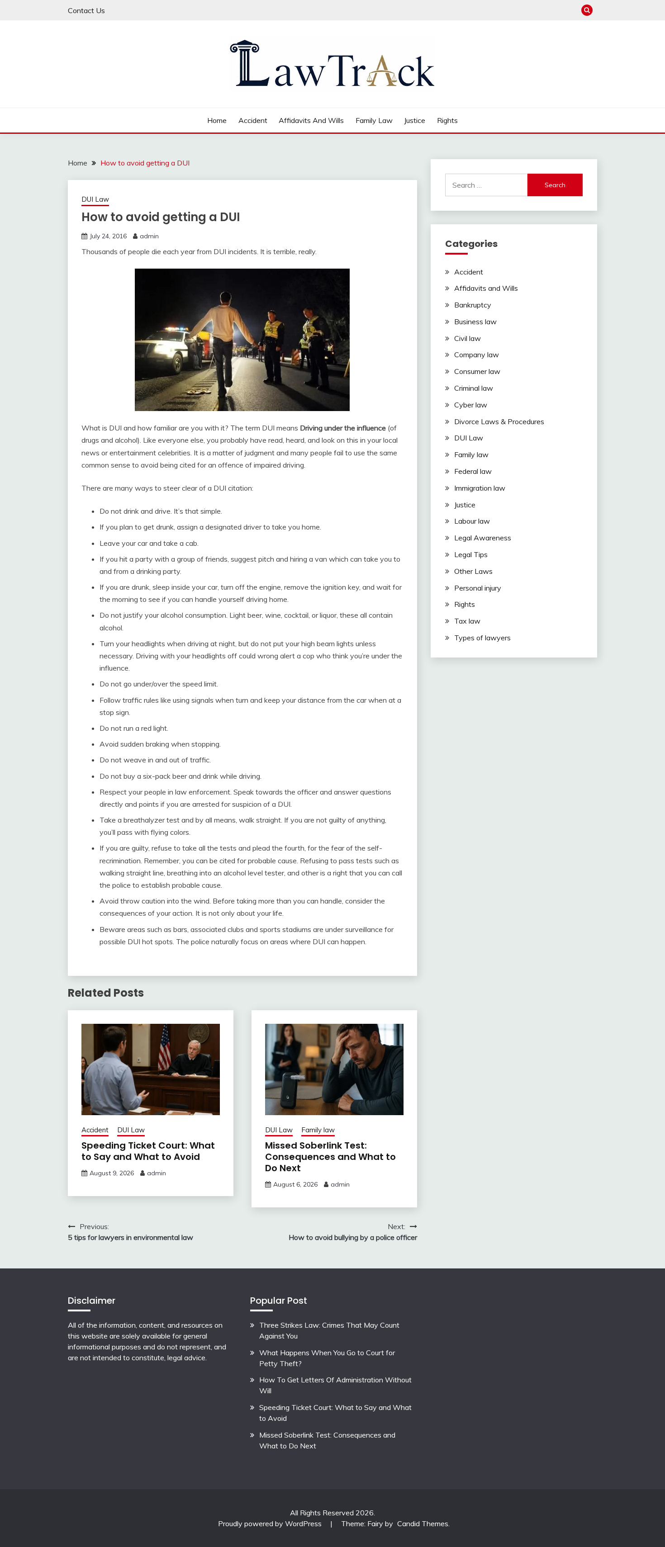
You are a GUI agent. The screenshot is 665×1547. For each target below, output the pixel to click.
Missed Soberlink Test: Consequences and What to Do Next (330, 1156)
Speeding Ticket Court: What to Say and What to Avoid (148, 1151)
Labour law (472, 520)
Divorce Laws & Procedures (499, 421)
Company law (476, 354)
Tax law (467, 620)
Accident (252, 120)
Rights (447, 120)
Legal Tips (471, 554)
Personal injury (477, 587)
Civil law (467, 338)
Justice (414, 120)
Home (217, 120)
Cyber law (470, 404)
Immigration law (479, 487)
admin (149, 236)
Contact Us (86, 10)
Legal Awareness (482, 537)
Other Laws (473, 571)
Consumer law (477, 371)
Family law (374, 120)
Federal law (473, 471)
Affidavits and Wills (311, 120)
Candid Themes (422, 1523)
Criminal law (473, 388)
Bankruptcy (472, 304)
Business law (475, 321)
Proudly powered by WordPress (270, 1523)
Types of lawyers (482, 637)
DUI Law (95, 199)
